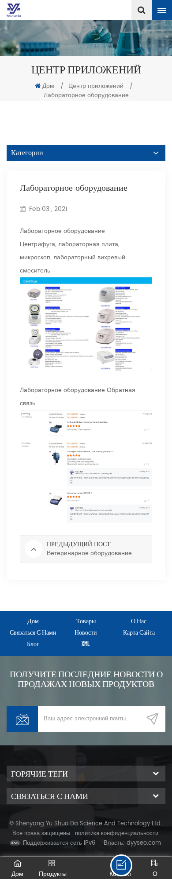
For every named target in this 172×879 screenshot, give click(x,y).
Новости (86, 632)
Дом (48, 86)
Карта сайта (139, 632)
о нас (138, 621)
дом (33, 621)
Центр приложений (95, 86)
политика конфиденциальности (116, 833)
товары (86, 621)
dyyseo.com (144, 843)
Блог (33, 643)
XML (86, 643)
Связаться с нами (33, 632)
